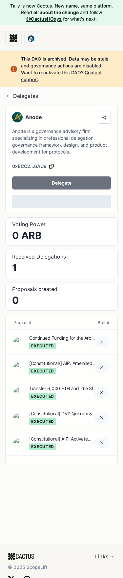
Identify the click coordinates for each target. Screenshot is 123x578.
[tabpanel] (61, 389)
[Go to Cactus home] (13, 38)
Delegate (62, 183)
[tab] (61, 231)
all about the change (56, 12)
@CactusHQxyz (44, 19)
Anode (33, 117)
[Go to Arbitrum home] (31, 38)
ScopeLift (37, 567)
